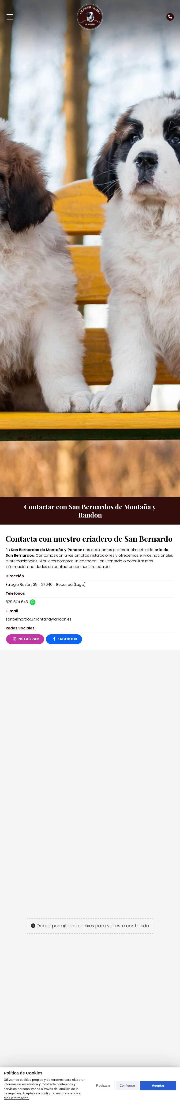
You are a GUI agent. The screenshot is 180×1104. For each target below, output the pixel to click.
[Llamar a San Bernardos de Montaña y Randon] (170, 17)
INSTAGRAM (29, 638)
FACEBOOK (68, 638)
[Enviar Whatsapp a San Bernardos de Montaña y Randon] (32, 602)
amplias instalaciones (94, 555)
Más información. (16, 1098)
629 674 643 (17, 602)
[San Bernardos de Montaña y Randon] (90, 17)
